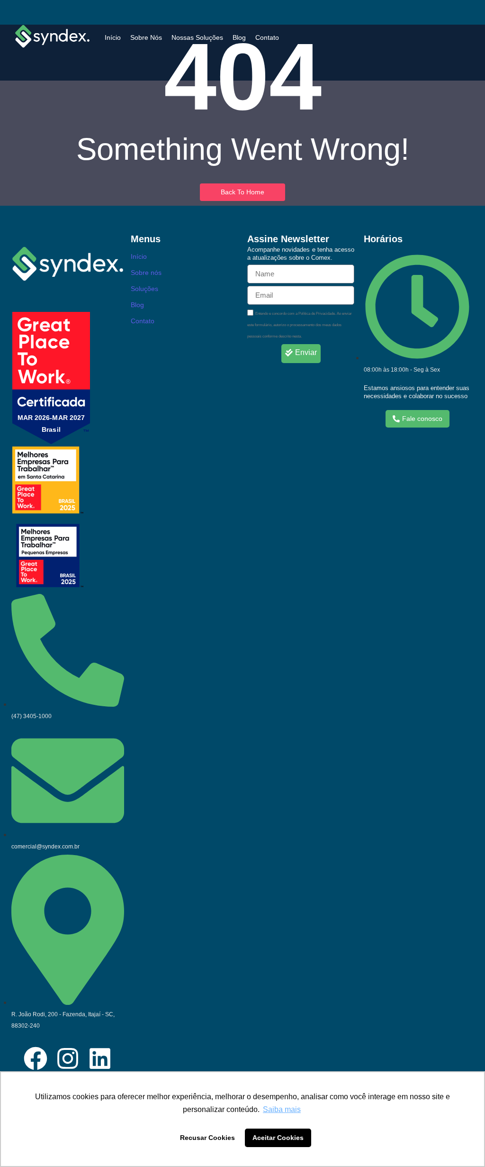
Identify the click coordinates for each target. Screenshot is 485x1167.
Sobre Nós (146, 37)
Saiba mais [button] (282, 1109)
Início (113, 37)
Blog (239, 37)
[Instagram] (68, 1060)
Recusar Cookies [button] (207, 1137)
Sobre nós (146, 272)
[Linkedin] (100, 1060)
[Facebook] (35, 1060)
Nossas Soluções (197, 37)
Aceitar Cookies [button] (278, 1137)
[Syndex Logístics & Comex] (52, 36)
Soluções (144, 288)
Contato (267, 37)
